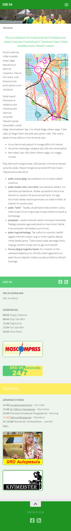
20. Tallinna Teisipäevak (22, 409)
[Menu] (66, 4)
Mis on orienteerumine (17, 37)
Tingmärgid (46, 41)
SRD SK (7, 5)
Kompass (18, 41)
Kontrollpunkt (32, 41)
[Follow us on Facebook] (60, 282)
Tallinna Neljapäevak (20, 417)
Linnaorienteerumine (21, 405)
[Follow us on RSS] (66, 282)
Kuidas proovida (39, 37)
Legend (50, 45)
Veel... (6, 425)
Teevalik (40, 45)
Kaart (57, 41)
